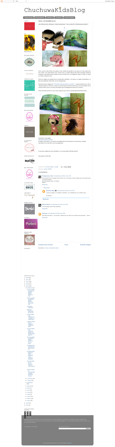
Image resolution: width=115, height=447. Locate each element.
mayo (28, 392)
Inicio (66, 244)
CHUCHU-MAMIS (69, 17)
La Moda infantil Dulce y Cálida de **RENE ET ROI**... (31, 324)
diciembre (29, 287)
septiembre (30, 382)
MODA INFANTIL (39, 17)
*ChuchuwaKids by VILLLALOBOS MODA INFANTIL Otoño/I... (31, 373)
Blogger (70, 443)
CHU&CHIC (58, 17)
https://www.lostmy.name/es (45, 139)
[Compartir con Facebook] (69, 167)
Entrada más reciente (45, 244)
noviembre (30, 378)
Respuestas (47, 187)
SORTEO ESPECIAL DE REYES (30, 311)
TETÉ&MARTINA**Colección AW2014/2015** (31, 347)
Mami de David (46, 204)
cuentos (46, 169)
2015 (27, 284)
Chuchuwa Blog (50, 166)
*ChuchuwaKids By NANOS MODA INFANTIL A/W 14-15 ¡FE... (31, 301)
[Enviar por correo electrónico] (64, 167)
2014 (27, 286)
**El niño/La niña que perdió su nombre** (64, 84)
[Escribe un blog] (66, 167)
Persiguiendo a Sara (47, 176)
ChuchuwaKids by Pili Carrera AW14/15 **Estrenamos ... (31, 364)
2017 (27, 279)
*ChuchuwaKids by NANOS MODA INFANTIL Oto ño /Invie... (31, 340)
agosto (29, 386)
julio (28, 388)
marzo (29, 396)
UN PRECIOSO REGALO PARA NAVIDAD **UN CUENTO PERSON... (30, 355)
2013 (27, 403)
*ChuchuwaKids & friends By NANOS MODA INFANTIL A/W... (31, 293)
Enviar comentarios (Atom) (52, 248)
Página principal (29, 17)
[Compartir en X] (67, 167)
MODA (49, 169)
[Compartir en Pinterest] (70, 167)
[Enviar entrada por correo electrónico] (61, 166)
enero (28, 400)
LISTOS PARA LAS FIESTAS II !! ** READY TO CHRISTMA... (31, 317)
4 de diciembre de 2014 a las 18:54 (59, 204)
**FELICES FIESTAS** (30, 307)
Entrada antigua (85, 244)
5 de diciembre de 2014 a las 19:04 (56, 213)
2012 (27, 405)
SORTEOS (50, 17)
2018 (27, 277)
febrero (29, 398)
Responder (45, 184)
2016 (27, 281)
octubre (29, 380)
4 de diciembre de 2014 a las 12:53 (65, 190)
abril (28, 394)
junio (28, 390)
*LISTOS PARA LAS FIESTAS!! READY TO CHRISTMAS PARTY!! (30, 332)
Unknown (44, 213)
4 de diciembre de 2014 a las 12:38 (62, 176)
